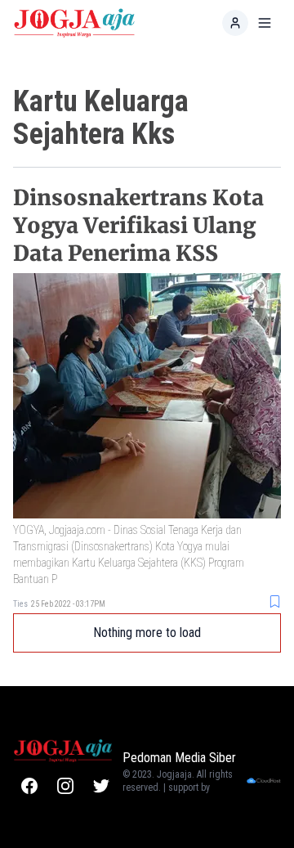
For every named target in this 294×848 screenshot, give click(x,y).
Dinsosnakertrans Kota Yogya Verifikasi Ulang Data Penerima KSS (138, 225)
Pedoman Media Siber (179, 757)
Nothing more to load (147, 632)
